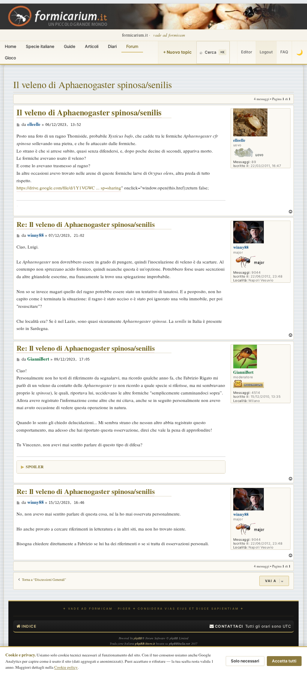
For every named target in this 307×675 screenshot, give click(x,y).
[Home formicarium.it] (153, 16)
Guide (69, 46)
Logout (266, 51)
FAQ (284, 51)
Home (10, 46)
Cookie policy (66, 667)
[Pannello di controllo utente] (233, 52)
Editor (246, 51)
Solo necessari (245, 661)
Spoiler (34, 466)
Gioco (10, 57)
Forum (132, 46)
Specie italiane (40, 46)
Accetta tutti (284, 661)
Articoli (91, 46)
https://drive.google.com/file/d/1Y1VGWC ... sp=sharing (68, 188)
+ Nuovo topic (177, 52)
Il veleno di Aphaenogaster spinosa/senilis (92, 84)
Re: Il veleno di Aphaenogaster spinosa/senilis (85, 224)
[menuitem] (226, 626)
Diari (112, 46)
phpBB (138, 638)
